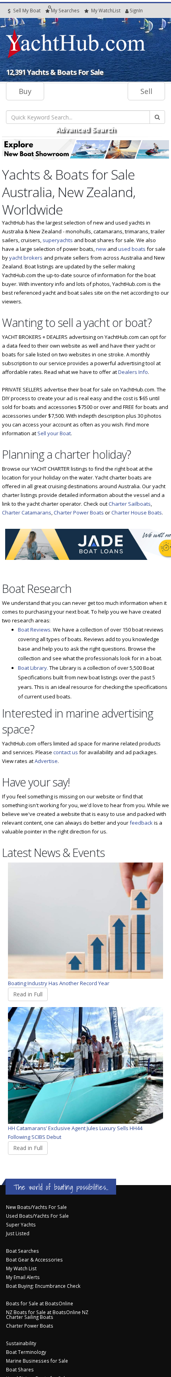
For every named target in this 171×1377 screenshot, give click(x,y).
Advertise (46, 761)
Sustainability (21, 1343)
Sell (146, 91)
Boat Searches (22, 1251)
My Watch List (21, 1268)
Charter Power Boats (79, 512)
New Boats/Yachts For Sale (36, 1207)
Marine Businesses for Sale (37, 1360)
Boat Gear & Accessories (34, 1259)
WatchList (105, 10)
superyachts (58, 240)
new (101, 248)
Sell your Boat (54, 433)
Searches (65, 10)
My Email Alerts (23, 1277)
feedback (141, 822)
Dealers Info (133, 372)
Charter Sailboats (130, 503)
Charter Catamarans (26, 512)
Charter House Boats (136, 512)
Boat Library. (33, 667)
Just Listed (17, 1233)
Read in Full (28, 994)
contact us (65, 752)
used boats (132, 248)
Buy (25, 91)
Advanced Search (86, 129)
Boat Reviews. (35, 629)
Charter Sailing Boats (29, 1317)
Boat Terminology (26, 1352)
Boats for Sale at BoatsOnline (39, 1303)
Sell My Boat (26, 10)
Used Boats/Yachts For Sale (37, 1216)
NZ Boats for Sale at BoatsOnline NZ (47, 1312)
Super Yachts (21, 1224)
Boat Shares (20, 1369)
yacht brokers (26, 257)
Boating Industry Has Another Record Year (58, 983)
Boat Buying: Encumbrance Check (43, 1286)
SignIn (126, 10)
